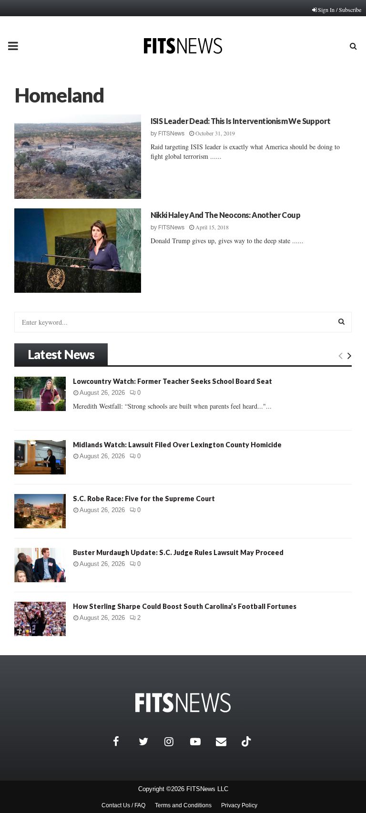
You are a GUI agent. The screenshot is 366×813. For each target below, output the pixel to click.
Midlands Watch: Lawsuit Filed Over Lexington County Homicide (177, 445)
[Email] (226, 741)
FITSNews (171, 133)
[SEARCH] (341, 321)
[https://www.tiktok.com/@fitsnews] (247, 741)
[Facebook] (123, 741)
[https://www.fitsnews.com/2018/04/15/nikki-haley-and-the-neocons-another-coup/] (77, 250)
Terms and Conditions (183, 805)
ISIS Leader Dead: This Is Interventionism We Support (241, 120)
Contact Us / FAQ (123, 805)
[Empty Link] (340, 355)
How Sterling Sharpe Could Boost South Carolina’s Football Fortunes (184, 606)
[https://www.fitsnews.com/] (183, 703)
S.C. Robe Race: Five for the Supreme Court (144, 498)
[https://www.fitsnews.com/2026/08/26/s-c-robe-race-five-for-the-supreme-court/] (40, 511)
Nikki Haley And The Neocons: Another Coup (225, 214)
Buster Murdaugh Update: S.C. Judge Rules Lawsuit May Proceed (178, 552)
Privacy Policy (239, 805)
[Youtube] (200, 741)
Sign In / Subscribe (339, 9)
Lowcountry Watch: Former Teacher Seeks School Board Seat (172, 381)
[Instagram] (174, 741)
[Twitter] (149, 741)
